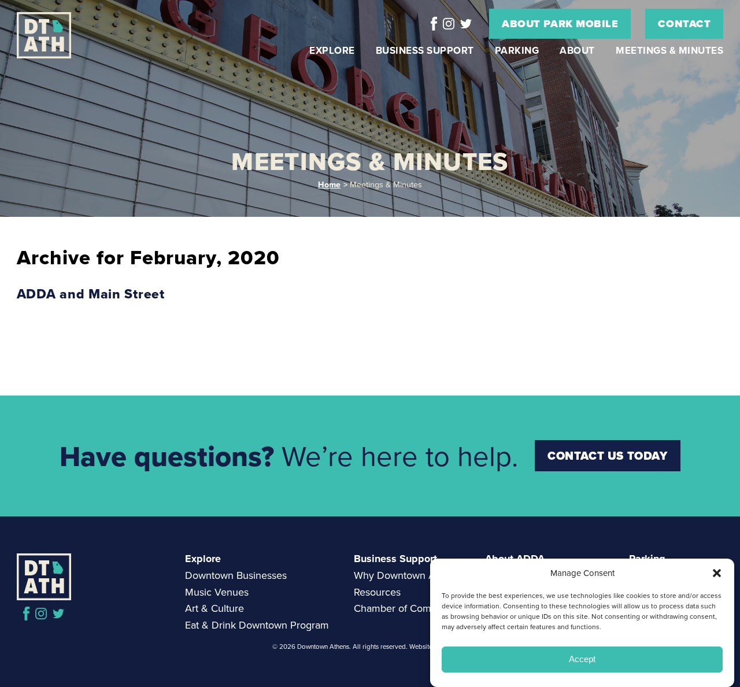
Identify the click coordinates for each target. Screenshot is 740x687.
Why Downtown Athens (407, 575)
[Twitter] (466, 23)
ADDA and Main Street (91, 294)
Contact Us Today (607, 455)
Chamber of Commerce (407, 608)
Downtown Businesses (236, 575)
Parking (517, 50)
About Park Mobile (560, 23)
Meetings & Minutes (669, 50)
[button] (717, 573)
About (577, 50)
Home (329, 184)
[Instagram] (448, 23)
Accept (582, 659)
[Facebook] (434, 24)
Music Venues (217, 592)
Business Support (425, 50)
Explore (332, 50)
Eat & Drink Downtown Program (257, 625)
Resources (377, 592)
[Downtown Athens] (58, 35)
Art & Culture (214, 608)
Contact (684, 23)
